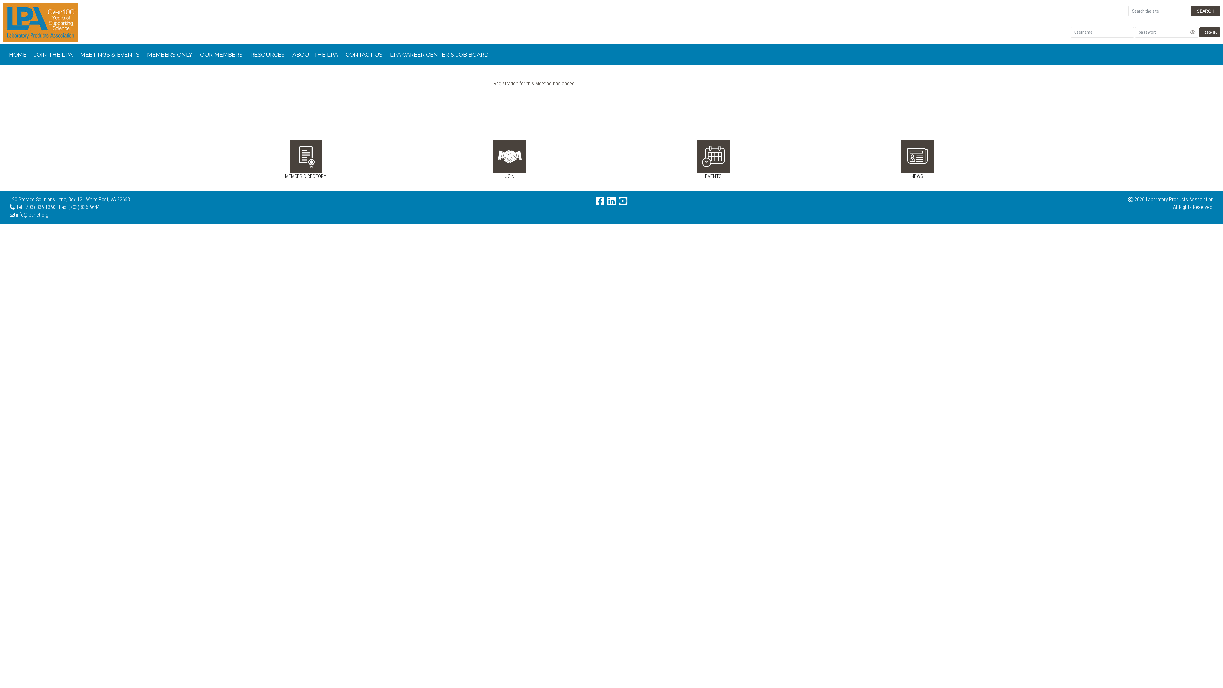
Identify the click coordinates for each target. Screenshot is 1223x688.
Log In (1210, 32)
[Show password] (1193, 32)
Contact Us (364, 54)
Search (1205, 11)
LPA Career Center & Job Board (439, 54)
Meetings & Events (109, 54)
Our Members (221, 54)
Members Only (169, 54)
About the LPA (315, 54)
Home (17, 54)
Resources (267, 54)
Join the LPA (53, 54)
